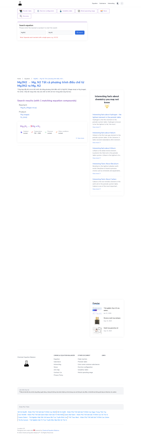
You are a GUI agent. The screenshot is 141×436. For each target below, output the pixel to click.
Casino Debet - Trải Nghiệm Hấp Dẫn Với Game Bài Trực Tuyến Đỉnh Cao (42, 417)
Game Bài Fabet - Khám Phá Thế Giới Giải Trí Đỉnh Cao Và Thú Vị (86, 415)
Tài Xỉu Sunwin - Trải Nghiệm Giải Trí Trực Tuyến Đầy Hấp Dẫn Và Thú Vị (42, 420)
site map (57, 370)
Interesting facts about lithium (104, 148)
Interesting (111, 3)
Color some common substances (89, 364)
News (56, 367)
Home (19, 79)
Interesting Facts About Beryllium (105, 164)
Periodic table (82, 362)
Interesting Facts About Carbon (104, 179)
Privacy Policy (58, 375)
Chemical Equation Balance (50, 430)
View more (80, 138)
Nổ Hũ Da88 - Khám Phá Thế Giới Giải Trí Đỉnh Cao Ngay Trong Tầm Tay (81, 412)
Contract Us (58, 372)
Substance (102, 3)
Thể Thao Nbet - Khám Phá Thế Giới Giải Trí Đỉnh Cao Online (88, 417)
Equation (95, 3)
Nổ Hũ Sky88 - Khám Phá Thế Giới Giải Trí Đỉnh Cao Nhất (37, 412)
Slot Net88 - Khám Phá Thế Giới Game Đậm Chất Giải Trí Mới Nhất (40, 415)
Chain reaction (82, 359)
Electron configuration (85, 367)
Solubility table (83, 370)
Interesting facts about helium (104, 133)
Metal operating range (85, 372)
